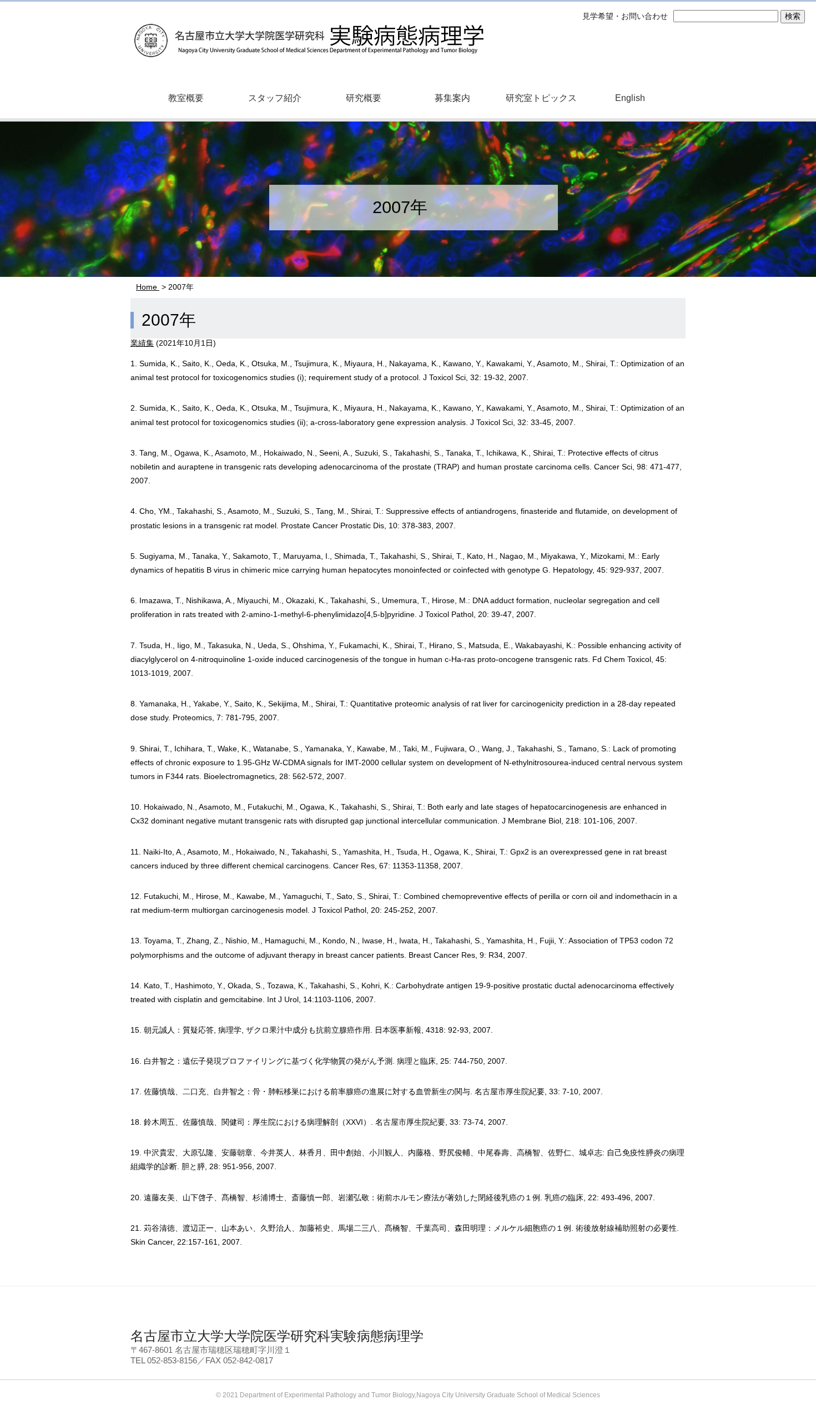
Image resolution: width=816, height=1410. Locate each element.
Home (147, 286)
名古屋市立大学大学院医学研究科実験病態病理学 (308, 30)
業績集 (142, 342)
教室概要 (186, 98)
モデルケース (515, 1339)
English (630, 98)
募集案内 (452, 98)
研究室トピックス (541, 98)
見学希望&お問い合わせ (614, 1339)
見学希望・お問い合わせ (625, 16)
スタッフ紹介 (274, 98)
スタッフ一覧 (428, 1339)
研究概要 (363, 98)
